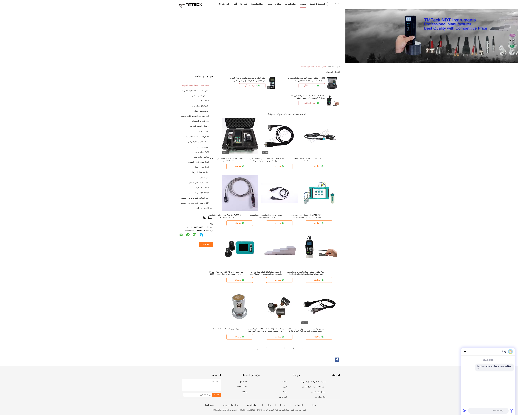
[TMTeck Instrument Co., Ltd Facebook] (337, 360)
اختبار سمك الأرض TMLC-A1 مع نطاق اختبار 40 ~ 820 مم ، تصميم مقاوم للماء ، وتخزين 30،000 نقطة (226, 273)
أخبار (234, 4)
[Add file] (511, 411)
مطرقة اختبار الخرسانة (199, 172)
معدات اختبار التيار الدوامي (198, 142)
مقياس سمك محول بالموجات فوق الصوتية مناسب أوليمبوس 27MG (266, 216)
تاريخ (285, 387)
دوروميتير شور (203, 147)
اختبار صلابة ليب (202, 101)
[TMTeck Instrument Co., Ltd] (191, 4)
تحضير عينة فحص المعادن (199, 182)
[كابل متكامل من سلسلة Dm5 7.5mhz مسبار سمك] (319, 136)
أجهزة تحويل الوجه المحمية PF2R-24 (226, 329)
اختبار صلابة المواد (202, 167)
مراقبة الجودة (257, 4)
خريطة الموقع (253, 405)
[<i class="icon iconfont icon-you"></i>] (257, 348)
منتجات (303, 4)
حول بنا (283, 405)
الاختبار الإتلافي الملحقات (199, 193)
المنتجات (299, 405)
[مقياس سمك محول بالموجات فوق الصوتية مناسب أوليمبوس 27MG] (279, 192)
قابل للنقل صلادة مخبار (200, 106)
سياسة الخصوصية (230, 405)
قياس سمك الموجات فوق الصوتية (313, 66)
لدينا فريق (283, 397)
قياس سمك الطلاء (201, 111)
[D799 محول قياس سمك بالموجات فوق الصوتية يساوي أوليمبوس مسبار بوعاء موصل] (279, 136)
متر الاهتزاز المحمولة (200, 121)
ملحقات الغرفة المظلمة (199, 126)
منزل (313, 405)
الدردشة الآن (223, 4)
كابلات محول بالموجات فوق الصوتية (195, 203)
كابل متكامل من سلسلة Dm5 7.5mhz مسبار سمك (305, 159)
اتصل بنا (243, 4)
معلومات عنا (290, 4)
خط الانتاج (243, 382)
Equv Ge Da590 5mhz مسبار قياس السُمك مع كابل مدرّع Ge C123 (226, 216)
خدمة (285, 392)
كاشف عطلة (204, 131)
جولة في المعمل (274, 4)
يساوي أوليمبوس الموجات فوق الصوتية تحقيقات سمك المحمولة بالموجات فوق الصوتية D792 (306, 330)
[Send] (465, 411)
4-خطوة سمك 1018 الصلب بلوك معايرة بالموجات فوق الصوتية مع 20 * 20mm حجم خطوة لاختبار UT (266, 273)
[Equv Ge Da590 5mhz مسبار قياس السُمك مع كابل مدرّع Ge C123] (240, 192)
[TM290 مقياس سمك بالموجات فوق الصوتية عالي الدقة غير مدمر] (240, 136)
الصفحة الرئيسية (317, 4)
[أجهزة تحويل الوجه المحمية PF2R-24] (240, 306)
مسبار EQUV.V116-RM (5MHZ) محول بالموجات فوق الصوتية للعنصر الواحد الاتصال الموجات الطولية (266, 330)
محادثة (206, 244)
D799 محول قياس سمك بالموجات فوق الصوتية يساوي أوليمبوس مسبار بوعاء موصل (266, 159)
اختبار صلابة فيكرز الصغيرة (198, 162)
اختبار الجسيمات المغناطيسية (197, 136)
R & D (244, 392)
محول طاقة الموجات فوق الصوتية (195, 90)
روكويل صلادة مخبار (201, 157)
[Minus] (464, 351)
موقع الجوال (209, 405)
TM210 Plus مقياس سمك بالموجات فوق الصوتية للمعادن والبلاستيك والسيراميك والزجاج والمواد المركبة (305, 273)
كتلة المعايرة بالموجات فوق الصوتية (195, 198)
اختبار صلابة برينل (202, 152)
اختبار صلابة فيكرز (201, 188)
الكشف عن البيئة (202, 208)
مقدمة (284, 382)
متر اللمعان (204, 177)
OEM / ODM (242, 387)
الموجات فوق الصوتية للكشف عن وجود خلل (193, 116)
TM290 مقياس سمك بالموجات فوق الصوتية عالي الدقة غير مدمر (226, 159)
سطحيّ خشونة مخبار (200, 95)
